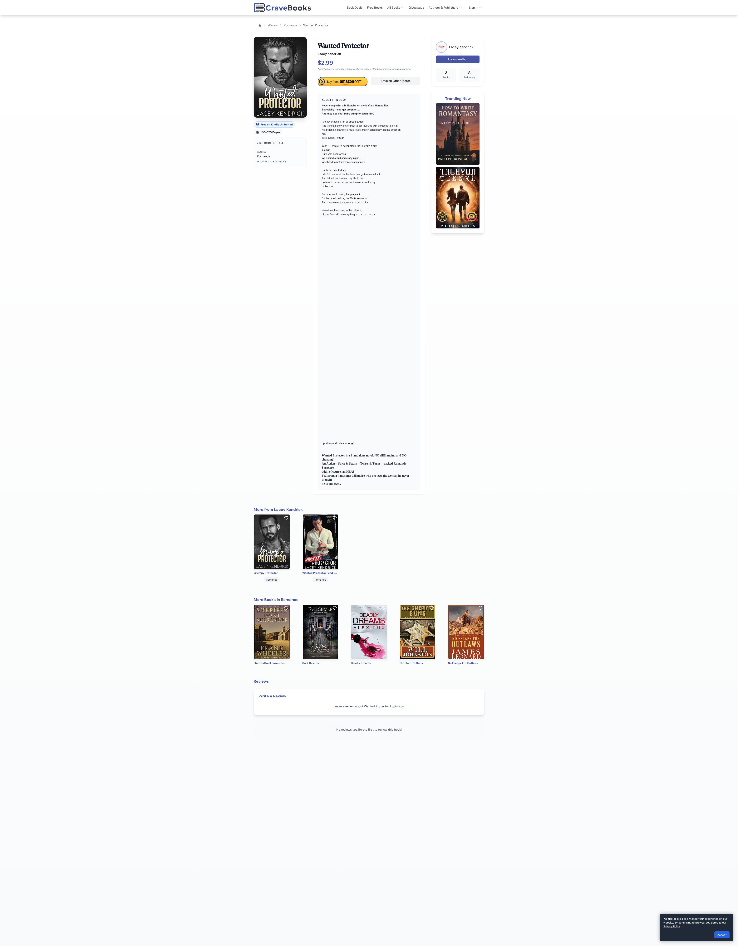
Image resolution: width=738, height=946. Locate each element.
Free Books (375, 8)
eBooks (273, 25)
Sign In (473, 8)
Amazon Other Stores (396, 81)
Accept (721, 935)
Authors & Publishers (443, 8)
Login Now (397, 706)
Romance (290, 25)
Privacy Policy (671, 926)
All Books (393, 8)
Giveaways (416, 8)
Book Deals (354, 8)
